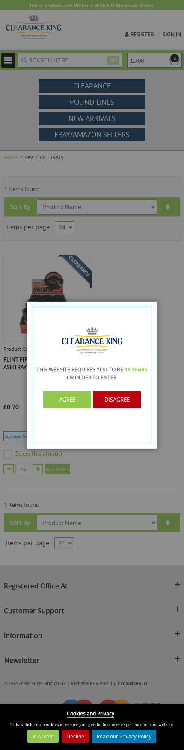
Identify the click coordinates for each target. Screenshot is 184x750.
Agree (67, 399)
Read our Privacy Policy (124, 736)
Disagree (117, 399)
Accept (45, 736)
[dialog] (92, 375)
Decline (75, 736)
